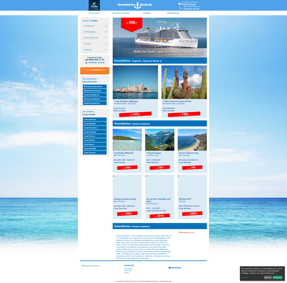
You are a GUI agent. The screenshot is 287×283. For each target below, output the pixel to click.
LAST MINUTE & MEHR (120, 13)
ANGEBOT (147, 13)
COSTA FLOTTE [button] (94, 13)
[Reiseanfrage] (94, 70)
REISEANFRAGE (173, 13)
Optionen (244, 277)
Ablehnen (268, 277)
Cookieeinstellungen (165, 281)
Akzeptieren (277, 277)
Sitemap (155, 281)
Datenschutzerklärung (145, 281)
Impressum (134, 281)
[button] (120, 37)
